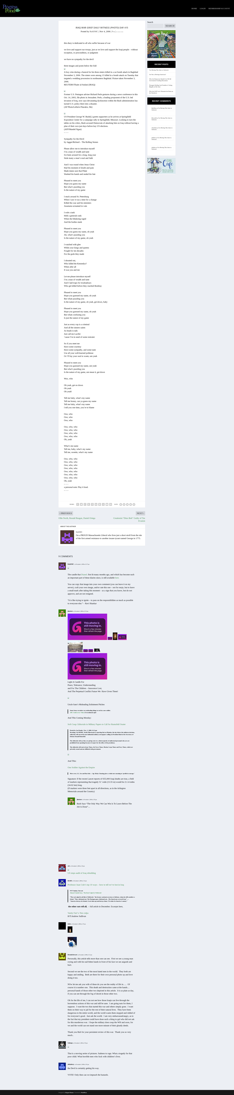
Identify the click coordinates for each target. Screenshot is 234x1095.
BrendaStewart (72, 954)
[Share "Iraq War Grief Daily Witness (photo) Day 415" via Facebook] (78, 504)
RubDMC (94, 31)
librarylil (154, 118)
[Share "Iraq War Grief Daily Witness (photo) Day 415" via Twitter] (81, 504)
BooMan (154, 108)
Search (150, 22)
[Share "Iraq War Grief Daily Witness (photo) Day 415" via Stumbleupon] (103, 504)
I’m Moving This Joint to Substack (159, 70)
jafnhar (154, 137)
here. (117, 578)
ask (69, 866)
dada (69, 924)
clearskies (154, 128)
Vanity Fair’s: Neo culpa (78, 913)
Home (194, 9)
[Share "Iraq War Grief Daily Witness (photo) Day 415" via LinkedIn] (96, 504)
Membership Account (219, 9)
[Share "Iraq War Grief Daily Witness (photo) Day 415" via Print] (110, 504)
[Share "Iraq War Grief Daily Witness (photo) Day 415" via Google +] (85, 504)
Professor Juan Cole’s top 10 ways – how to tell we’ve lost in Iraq (96, 885)
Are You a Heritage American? (157, 74)
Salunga (70, 1043)
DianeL (84, 574)
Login (203, 9)
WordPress (84, 1092)
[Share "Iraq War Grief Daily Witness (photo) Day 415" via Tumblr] (88, 504)
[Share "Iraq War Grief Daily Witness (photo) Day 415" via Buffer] (99, 504)
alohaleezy (71, 1064)
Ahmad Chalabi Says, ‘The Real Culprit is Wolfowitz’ (86, 893)
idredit (70, 881)
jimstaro (70, 611)
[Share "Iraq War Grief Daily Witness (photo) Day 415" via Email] (107, 504)
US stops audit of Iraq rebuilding (82, 873)
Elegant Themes (69, 1092)
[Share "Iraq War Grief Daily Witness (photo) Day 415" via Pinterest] (92, 504)
